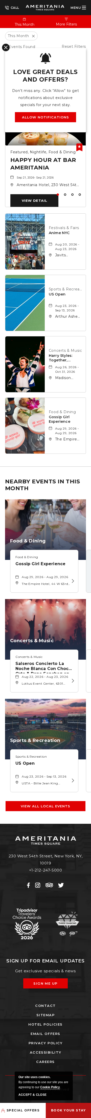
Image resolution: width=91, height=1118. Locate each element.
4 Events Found (20, 46)
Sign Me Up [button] (49, 984)
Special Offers (23, 1110)
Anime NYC (59, 233)
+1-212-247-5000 (12, 7)
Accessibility (45, 1052)
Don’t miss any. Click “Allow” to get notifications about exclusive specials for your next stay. (45, 97)
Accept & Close (32, 1095)
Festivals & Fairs (64, 228)
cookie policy (50, 1087)
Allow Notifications (45, 117)
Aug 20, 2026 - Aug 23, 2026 (67, 246)
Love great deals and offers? (45, 75)
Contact (45, 1006)
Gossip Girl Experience (59, 419)
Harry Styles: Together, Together (61, 358)
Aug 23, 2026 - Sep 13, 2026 (67, 308)
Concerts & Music (65, 350)
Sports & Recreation (66, 289)
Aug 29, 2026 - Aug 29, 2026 (67, 431)
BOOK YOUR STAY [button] (68, 1110)
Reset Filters (74, 46)
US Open (57, 294)
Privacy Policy (46, 1043)
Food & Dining (62, 412)
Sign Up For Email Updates (45, 961)
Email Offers (45, 1034)
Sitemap (45, 1015)
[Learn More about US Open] (72, 780)
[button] (34, 200)
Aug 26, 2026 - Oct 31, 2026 (67, 369)
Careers (45, 1062)
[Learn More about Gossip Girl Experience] (72, 581)
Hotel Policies (45, 1024)
